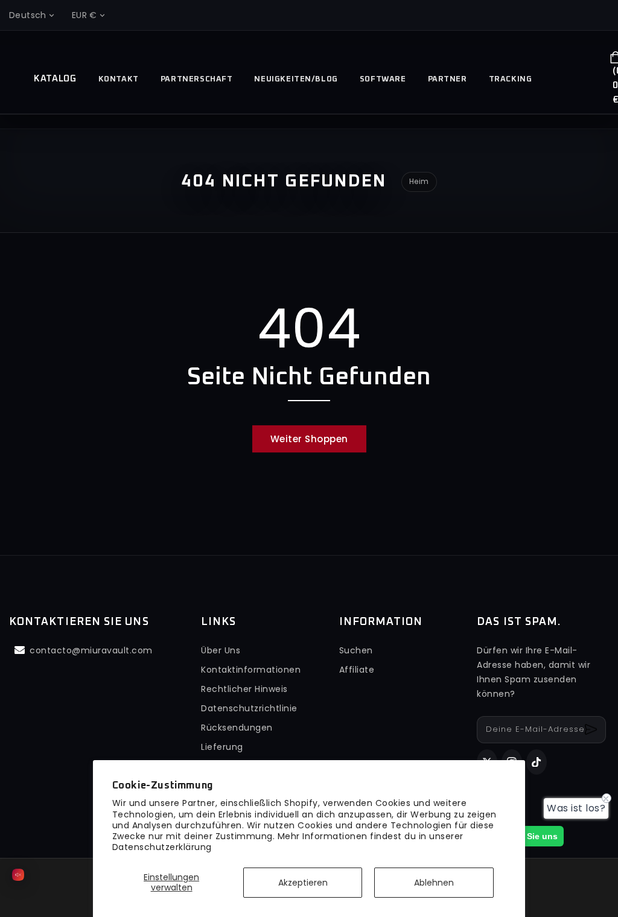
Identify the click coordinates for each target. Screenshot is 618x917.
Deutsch (27, 15)
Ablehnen (434, 883)
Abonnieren (592, 729)
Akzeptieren (303, 883)
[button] (560, 81)
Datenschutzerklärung (162, 847)
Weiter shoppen (309, 439)
